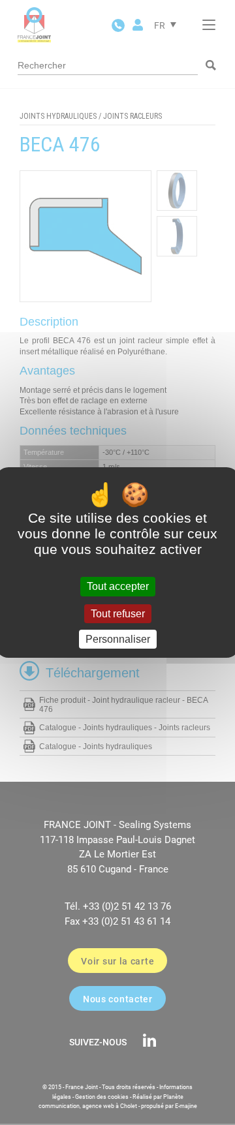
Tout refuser (118, 613)
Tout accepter (118, 586)
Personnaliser (118, 639)
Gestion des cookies (102, 1097)
